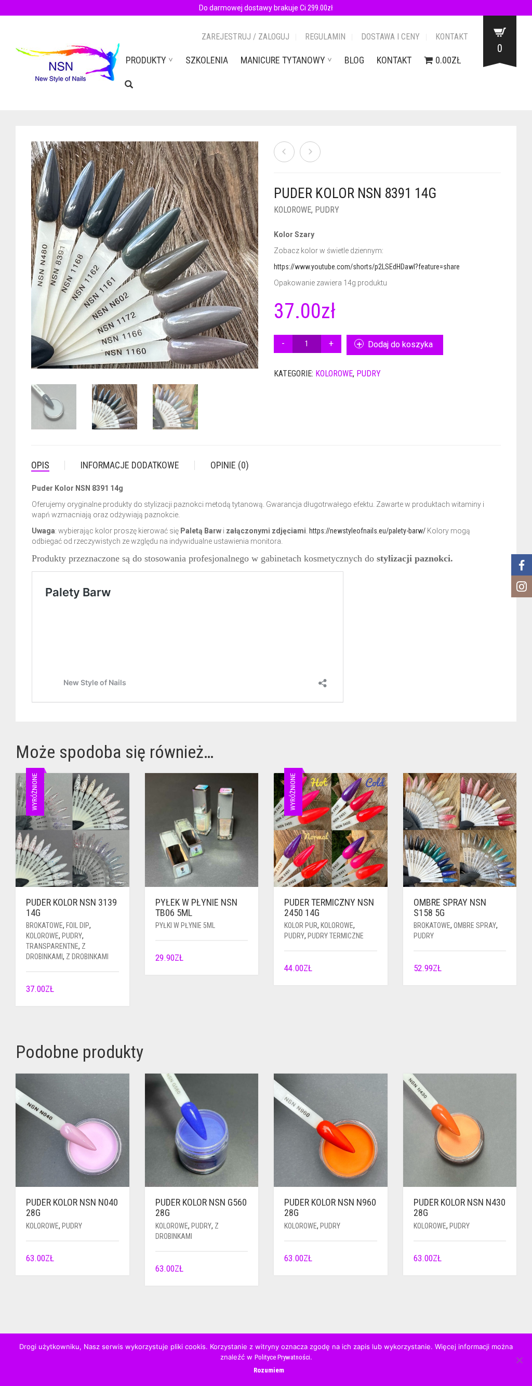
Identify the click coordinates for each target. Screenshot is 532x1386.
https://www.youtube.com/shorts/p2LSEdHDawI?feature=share (367, 267)
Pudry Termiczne (336, 936)
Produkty (146, 60)
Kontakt (451, 37)
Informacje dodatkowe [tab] (130, 465)
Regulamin (325, 37)
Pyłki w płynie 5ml (185, 925)
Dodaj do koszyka (400, 344)
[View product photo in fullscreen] (219, 351)
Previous (37, 242)
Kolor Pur (300, 925)
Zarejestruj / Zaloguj (245, 37)
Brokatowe (44, 925)
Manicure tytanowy (283, 60)
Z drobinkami (87, 956)
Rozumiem (269, 1370)
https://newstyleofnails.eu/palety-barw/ (367, 531)
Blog (354, 60)
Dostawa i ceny (390, 37)
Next (252, 242)
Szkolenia (206, 60)
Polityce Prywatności (282, 1357)
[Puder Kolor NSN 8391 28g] (310, 151)
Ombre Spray (475, 925)
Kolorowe (292, 210)
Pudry (327, 210)
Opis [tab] (40, 465)
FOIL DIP (77, 925)
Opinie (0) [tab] (229, 465)
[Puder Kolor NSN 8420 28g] (284, 151)
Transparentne (52, 946)
